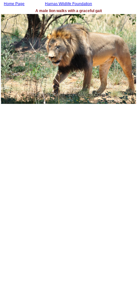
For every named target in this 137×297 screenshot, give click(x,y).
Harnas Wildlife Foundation (68, 4)
